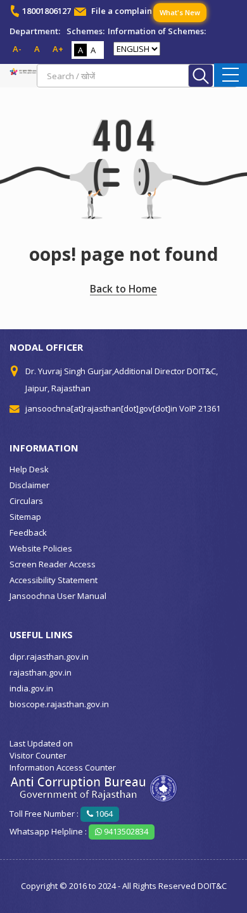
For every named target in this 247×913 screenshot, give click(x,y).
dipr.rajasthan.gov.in (49, 656)
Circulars (26, 501)
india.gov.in (31, 688)
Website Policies (41, 548)
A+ (58, 48)
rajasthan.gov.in (41, 672)
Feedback (28, 532)
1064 (103, 813)
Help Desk (29, 469)
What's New (180, 12)
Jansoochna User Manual (58, 595)
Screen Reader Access (53, 564)
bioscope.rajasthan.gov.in (59, 704)
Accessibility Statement (54, 580)
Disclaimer (29, 485)
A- (17, 48)
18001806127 (46, 10)
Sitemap (25, 516)
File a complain (121, 10)
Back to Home (123, 289)
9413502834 (125, 831)
